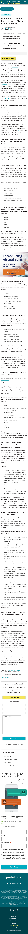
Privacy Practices (13, 918)
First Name (5, 829)
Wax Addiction (7, 762)
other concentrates (6, 84)
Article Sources (5, 677)
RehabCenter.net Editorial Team (13, 670)
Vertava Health (14, 928)
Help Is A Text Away (7, 9)
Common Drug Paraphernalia (11, 765)
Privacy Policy (13, 916)
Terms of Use (13, 921)
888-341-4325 (14, 883)
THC (19, 130)
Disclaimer (14, 923)
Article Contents (6, 53)
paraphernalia (5, 380)
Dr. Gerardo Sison (9, 28)
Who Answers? (22, 700)
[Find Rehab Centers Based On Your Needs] (14, 877)
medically (7, 98)
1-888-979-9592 (14, 2)
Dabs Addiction (7, 756)
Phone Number (6, 842)
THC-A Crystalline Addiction (10, 759)
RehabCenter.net (15, 930)
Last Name (4, 836)
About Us (13, 914)
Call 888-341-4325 (14, 697)
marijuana (15, 67)
